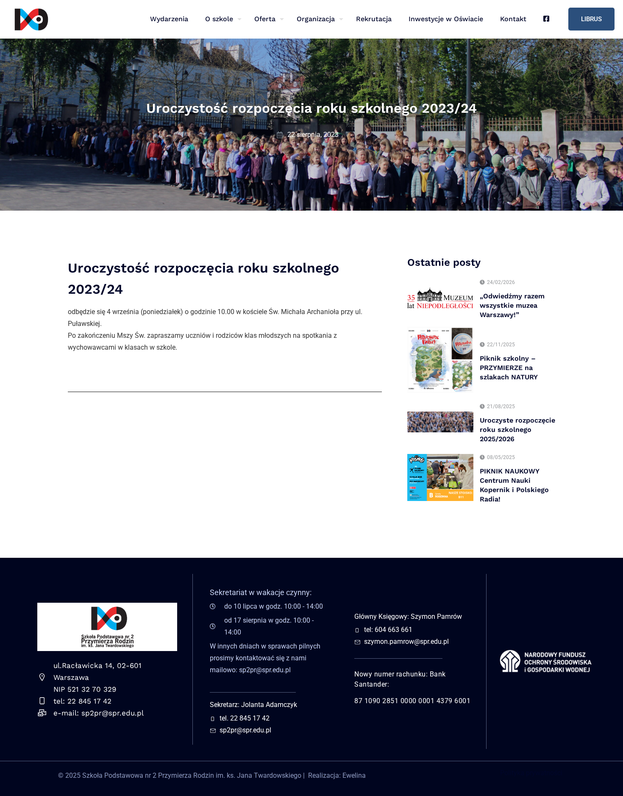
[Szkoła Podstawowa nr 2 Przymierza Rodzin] (30, 19)
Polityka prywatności (531, 773)
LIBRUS (591, 19)
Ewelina (354, 775)
